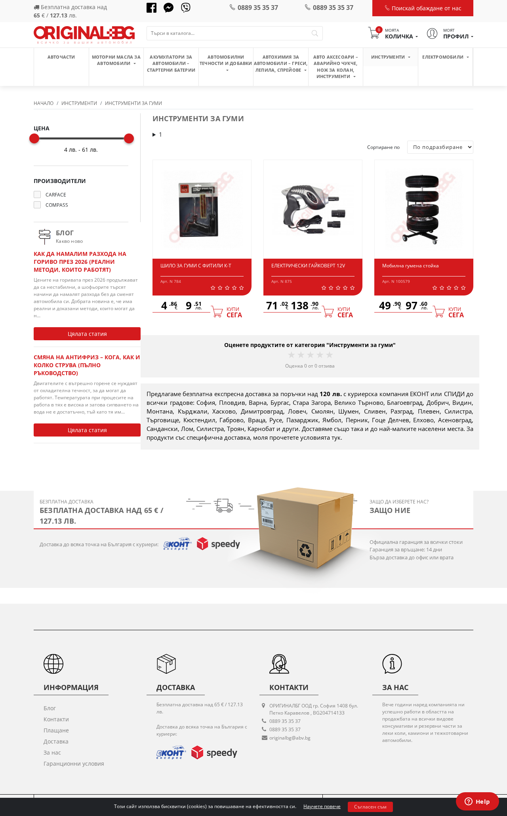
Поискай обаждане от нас (425, 8)
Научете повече (322, 806)
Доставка (56, 741)
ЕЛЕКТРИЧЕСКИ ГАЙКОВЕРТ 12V (308, 265)
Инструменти (388, 57)
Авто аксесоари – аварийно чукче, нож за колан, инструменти (335, 67)
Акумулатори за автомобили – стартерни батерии (171, 63)
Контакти (56, 719)
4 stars (319, 354)
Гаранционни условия (74, 763)
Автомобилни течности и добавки (226, 60)
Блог (50, 708)
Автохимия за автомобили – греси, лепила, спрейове (281, 63)
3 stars (309, 354)
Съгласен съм (370, 806)
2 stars (300, 354)
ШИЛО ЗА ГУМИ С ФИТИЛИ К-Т (195, 265)
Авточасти (61, 57)
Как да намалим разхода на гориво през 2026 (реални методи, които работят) (80, 261)
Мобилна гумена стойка (410, 265)
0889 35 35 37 (258, 7)
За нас (52, 752)
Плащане (56, 730)
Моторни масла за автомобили (116, 60)
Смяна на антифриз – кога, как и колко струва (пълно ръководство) (87, 365)
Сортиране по (383, 147)
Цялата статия (87, 333)
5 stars (329, 354)
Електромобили (443, 57)
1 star (290, 354)
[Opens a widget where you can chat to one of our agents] (477, 802)
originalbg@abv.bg (290, 737)
